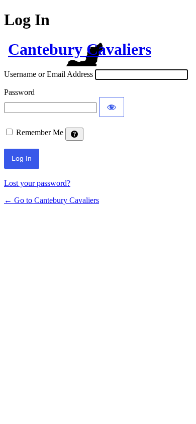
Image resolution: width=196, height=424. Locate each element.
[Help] (74, 134)
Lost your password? (37, 183)
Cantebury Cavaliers (79, 49)
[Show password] (111, 107)
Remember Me (39, 132)
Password (19, 92)
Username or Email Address (48, 74)
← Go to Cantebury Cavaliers (51, 200)
